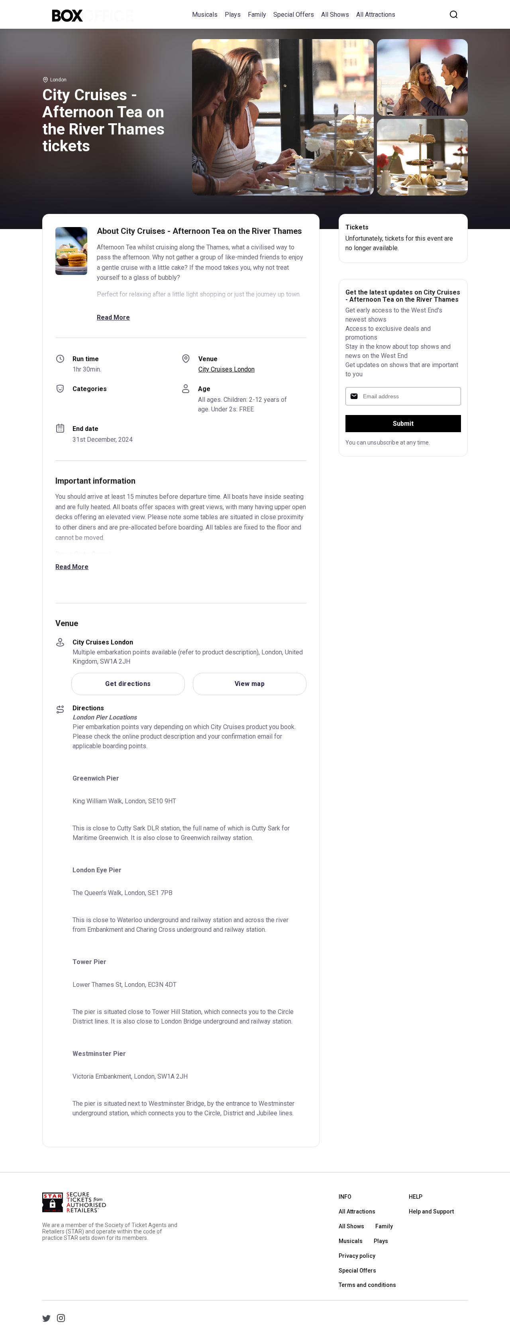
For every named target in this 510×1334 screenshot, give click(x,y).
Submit (403, 423)
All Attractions (375, 14)
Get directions (128, 684)
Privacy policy (357, 1256)
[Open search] (454, 14)
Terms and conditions (367, 1285)
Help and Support (431, 1211)
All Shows (335, 14)
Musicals (205, 14)
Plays (233, 14)
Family (257, 14)
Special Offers (293, 14)
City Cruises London (226, 369)
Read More (113, 317)
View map (250, 684)
